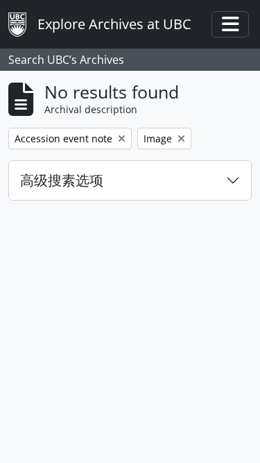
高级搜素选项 (61, 180)
